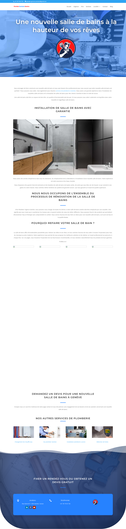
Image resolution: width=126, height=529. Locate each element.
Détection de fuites (102, 442)
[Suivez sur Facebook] (30, 507)
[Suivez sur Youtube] (34, 507)
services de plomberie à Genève (66, 91)
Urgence (76, 6)
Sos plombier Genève (49, 442)
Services (88, 6)
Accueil (69, 6)
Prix (82, 6)
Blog (111, 6)
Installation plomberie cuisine (76, 442)
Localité (95, 6)
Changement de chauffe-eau (23, 442)
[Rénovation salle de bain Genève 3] (76, 247)
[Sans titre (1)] (102, 247)
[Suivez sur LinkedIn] (26, 507)
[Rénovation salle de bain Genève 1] (23, 247)
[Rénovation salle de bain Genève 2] (49, 247)
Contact (105, 6)
